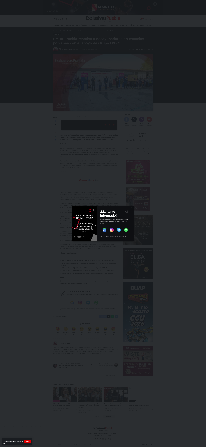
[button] (27, 441)
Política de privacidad (8, 441)
